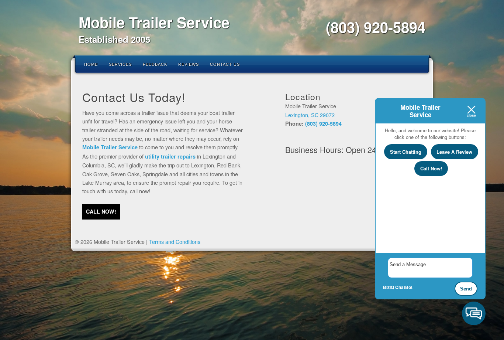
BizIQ (388, 287)
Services (120, 64)
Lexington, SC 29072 (310, 115)
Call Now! (431, 168)
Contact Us (225, 64)
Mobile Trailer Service (154, 22)
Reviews (188, 64)
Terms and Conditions (174, 241)
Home (91, 64)
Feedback (155, 64)
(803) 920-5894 (375, 26)
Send (466, 289)
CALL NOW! (101, 211)
